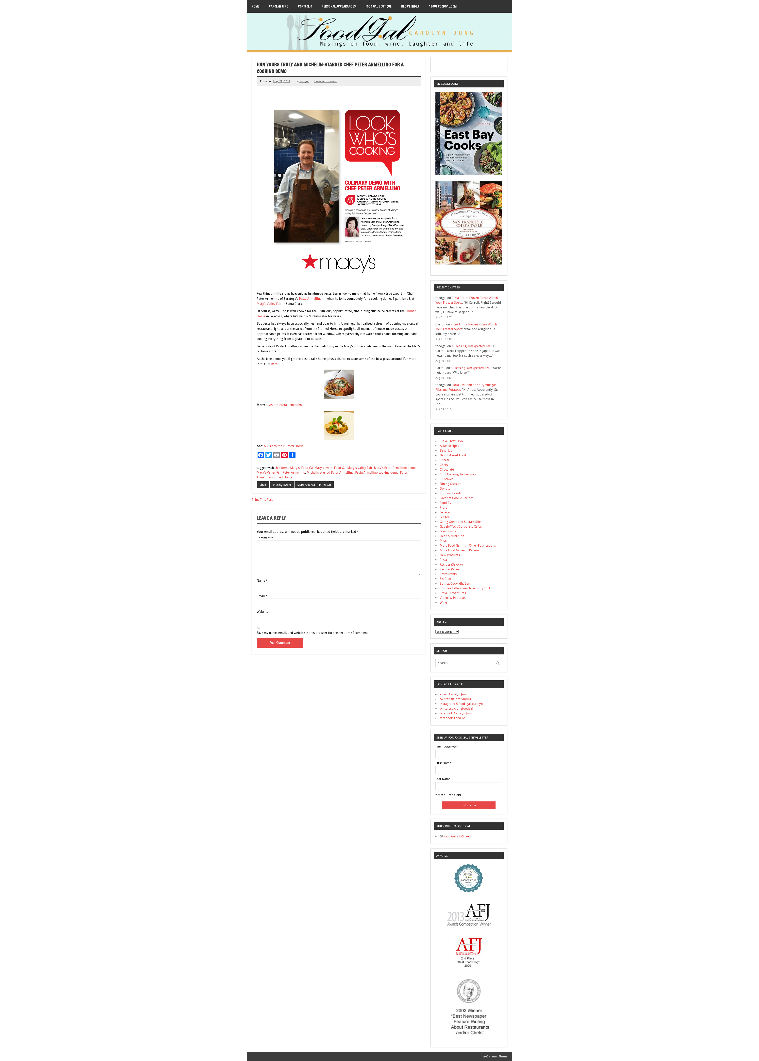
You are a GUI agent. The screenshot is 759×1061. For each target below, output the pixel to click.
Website (262, 611)
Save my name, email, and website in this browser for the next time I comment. (312, 632)
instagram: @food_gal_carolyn (461, 704)
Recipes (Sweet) (451, 569)
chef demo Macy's (287, 468)
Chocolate (447, 469)
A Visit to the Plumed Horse (283, 446)
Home (255, 6)
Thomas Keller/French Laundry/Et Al (465, 588)
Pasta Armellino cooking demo (376, 472)
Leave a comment (325, 81)
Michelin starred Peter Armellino (330, 472)
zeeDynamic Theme (494, 1056)
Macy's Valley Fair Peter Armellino (281, 472)
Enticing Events (281, 484)
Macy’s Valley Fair (269, 304)
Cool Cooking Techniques (458, 474)
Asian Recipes (449, 446)
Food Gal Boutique (378, 6)
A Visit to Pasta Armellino (284, 405)
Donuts (445, 488)
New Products (450, 555)
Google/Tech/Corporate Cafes (461, 526)
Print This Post (262, 500)
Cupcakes (446, 479)
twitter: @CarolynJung (455, 699)
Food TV (445, 503)
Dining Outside (450, 484)
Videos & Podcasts (452, 598)
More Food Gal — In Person (459, 550)
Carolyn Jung (278, 6)
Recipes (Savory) (451, 564)
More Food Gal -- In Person (314, 484)
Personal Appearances (339, 6)
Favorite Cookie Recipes (456, 498)
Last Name (442, 779)
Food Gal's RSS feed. (457, 836)
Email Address (446, 747)
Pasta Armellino (310, 299)
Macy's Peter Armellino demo (395, 468)
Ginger (444, 517)
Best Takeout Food (453, 455)
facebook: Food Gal (453, 718)
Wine (443, 602)
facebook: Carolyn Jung (456, 713)
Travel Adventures (453, 593)
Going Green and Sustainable (460, 522)
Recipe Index (410, 6)
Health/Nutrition (452, 536)
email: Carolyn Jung (453, 694)
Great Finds (448, 531)
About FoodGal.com (443, 6)
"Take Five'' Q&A (451, 441)
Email (262, 596)
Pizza (443, 560)
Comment (265, 538)
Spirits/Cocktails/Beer (455, 583)
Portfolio (305, 6)
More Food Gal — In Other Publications (468, 545)
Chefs (263, 484)
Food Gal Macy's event (316, 468)
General (445, 512)
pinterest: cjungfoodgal (456, 708)
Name (262, 580)
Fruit (443, 507)
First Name (443, 763)
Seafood (445, 579)
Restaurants (448, 574)
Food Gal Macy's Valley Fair (353, 468)
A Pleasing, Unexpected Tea (471, 346)
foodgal (304, 81)
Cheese (445, 460)
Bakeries (446, 450)
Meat (443, 541)
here (274, 364)
